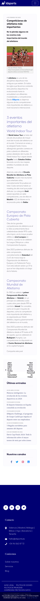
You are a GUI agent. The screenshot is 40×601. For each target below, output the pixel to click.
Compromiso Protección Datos (17, 590)
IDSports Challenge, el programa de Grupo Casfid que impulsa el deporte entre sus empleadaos (20, 417)
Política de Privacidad (13, 588)
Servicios (9, 566)
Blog (7, 571)
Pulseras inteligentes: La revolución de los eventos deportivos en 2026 (17, 396)
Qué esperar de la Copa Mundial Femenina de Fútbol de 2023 (31, 372)
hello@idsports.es (17, 539)
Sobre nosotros (12, 562)
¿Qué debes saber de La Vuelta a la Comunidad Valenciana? (10, 370)
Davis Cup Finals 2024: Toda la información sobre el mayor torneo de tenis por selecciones (19, 437)
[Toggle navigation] (35, 3)
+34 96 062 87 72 (16, 543)
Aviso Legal (9, 585)
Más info (34, 598)
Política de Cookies (24, 585)
